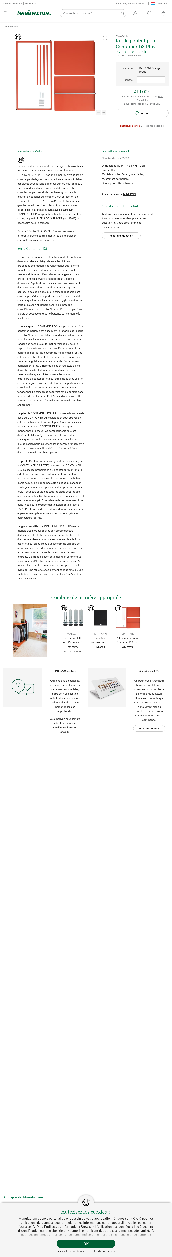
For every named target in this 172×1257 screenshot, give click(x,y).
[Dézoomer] (98, 112)
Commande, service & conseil (130, 3)
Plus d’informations (103, 1251)
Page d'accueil (11, 26)
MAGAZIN (129, 194)
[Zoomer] (104, 112)
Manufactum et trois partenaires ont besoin (50, 1218)
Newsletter (30, 3)
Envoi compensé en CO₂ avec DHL (142, 103)
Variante (128, 68)
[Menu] (6, 13)
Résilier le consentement (71, 1251)
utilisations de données (37, 1222)
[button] (105, 38)
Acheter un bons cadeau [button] (149, 729)
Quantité (127, 79)
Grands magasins (12, 3)
